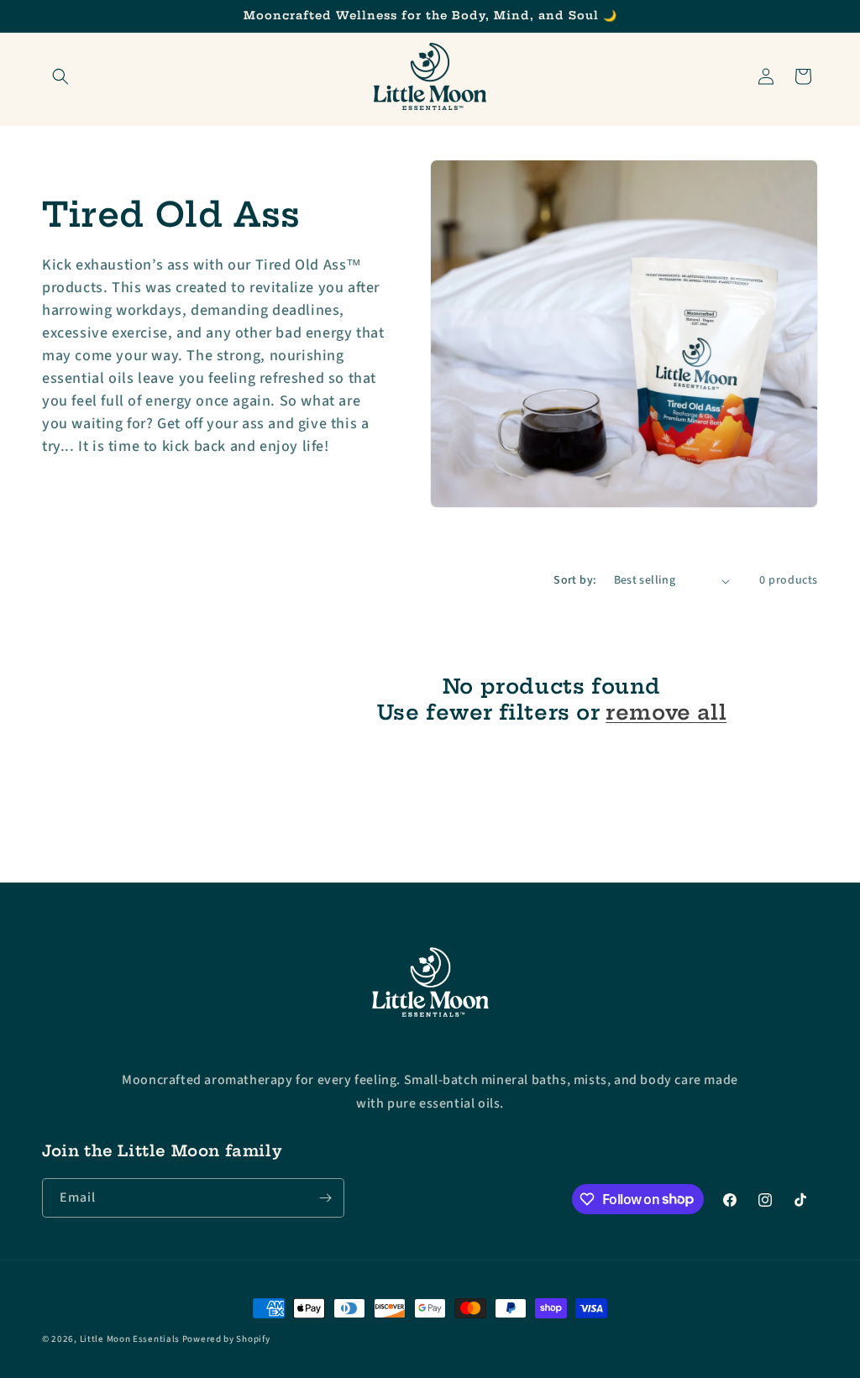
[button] (60, 76)
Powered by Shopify (226, 1339)
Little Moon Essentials (130, 1339)
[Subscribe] (325, 1198)
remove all (666, 712)
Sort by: (574, 580)
